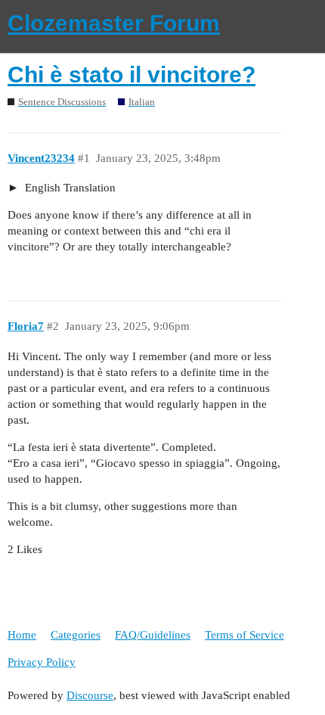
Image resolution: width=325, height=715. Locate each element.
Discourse (90, 695)
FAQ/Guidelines (152, 635)
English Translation (69, 188)
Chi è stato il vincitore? (131, 74)
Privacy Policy (42, 662)
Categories (76, 635)
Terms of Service (244, 635)
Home (22, 635)
